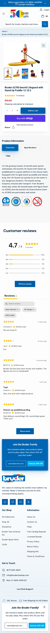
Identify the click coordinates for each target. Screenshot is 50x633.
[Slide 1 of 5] (8, 74)
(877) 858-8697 (14, 570)
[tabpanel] (25, 369)
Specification (30, 147)
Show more (25, 431)
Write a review (25, 284)
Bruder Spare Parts (10, 539)
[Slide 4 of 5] (33, 74)
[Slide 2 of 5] (16, 74)
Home (4, 31)
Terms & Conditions (35, 556)
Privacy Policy (33, 541)
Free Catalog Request (36, 531)
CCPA (4, 544)
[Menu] (3, 13)
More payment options (25, 125)
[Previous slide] (5, 3)
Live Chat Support (25, 589)
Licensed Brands (34, 536)
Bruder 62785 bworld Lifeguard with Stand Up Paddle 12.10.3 (25, 34)
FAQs (8, 156)
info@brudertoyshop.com (18, 575)
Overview (10, 147)
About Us (31, 517)
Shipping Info (33, 551)
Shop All (5, 522)
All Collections (8, 517)
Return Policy (33, 546)
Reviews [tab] (10, 295)
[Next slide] (45, 3)
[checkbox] (10, 315)
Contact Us (32, 522)
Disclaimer (6, 527)
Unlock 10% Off (37, 626)
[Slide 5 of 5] (42, 74)
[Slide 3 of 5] (25, 74)
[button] (25, 254)
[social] (5, 502)
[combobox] (25, 24)
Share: (7, 127)
